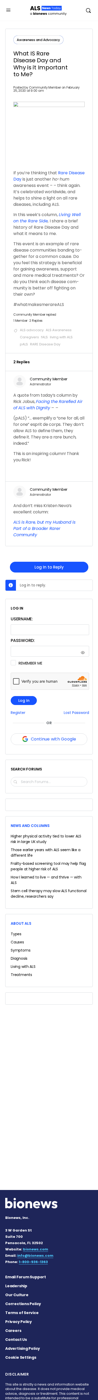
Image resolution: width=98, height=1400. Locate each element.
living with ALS (61, 337)
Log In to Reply (49, 567)
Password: (23, 640)
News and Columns (30, 825)
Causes (17, 942)
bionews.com (35, 1249)
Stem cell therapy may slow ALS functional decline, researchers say (48, 893)
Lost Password (76, 712)
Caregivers (29, 337)
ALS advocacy (32, 330)
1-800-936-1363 (33, 1261)
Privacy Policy (18, 1321)
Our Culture (16, 1294)
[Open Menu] (8, 10)
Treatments (21, 974)
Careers (13, 1330)
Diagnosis (19, 958)
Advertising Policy (22, 1348)
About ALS (21, 923)
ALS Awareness (59, 330)
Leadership (16, 1286)
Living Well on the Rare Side (47, 218)
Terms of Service (22, 1312)
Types (16, 934)
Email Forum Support (25, 1277)
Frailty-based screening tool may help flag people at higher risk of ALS (48, 866)
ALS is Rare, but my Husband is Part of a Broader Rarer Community (44, 528)
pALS (24, 344)
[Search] (88, 10)
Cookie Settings (20, 1357)
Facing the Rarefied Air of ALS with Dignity (48, 404)
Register (18, 712)
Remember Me (30, 663)
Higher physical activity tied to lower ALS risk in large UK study (46, 839)
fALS (44, 337)
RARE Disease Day (45, 344)
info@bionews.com (35, 1255)
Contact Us (16, 1339)
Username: (22, 619)
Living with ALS (23, 966)
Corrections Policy (23, 1303)
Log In (24, 700)
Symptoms (20, 950)
